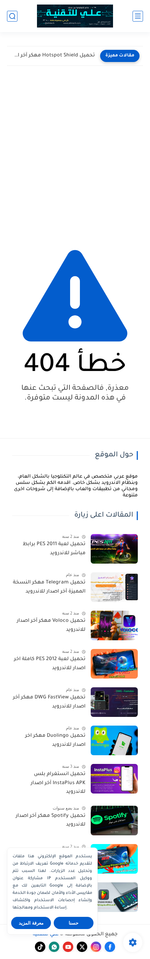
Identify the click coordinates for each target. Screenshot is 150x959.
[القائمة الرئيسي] (138, 16)
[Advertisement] (75, 155)
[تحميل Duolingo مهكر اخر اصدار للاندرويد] (114, 740)
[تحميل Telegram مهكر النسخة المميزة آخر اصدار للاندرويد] (114, 587)
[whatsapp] (54, 947)
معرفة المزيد (31, 923)
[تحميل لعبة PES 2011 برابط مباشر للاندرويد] (114, 549)
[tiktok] (40, 947)
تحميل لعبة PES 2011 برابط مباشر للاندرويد (54, 549)
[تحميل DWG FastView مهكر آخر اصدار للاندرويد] (114, 702)
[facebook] (110, 947)
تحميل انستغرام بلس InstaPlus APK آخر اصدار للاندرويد (58, 783)
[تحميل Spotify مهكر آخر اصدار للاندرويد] (114, 820)
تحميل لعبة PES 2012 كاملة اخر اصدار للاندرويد (49, 664)
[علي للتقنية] (75, 16)
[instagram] (96, 947)
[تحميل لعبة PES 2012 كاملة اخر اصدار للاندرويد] (114, 664)
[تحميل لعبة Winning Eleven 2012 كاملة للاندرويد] (114, 859)
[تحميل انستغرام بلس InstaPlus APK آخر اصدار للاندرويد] (114, 779)
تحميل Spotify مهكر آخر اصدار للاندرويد (50, 820)
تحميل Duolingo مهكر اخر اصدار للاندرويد (55, 740)
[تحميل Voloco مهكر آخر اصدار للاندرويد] (114, 625)
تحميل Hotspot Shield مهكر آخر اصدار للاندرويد (52, 56)
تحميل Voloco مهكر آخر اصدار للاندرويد (51, 625)
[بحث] (12, 16)
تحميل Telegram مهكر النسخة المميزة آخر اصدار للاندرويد (49, 587)
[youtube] (68, 947)
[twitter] (82, 947)
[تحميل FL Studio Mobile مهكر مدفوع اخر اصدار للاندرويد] (114, 897)
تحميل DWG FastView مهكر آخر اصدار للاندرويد (49, 702)
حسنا (73, 923)
